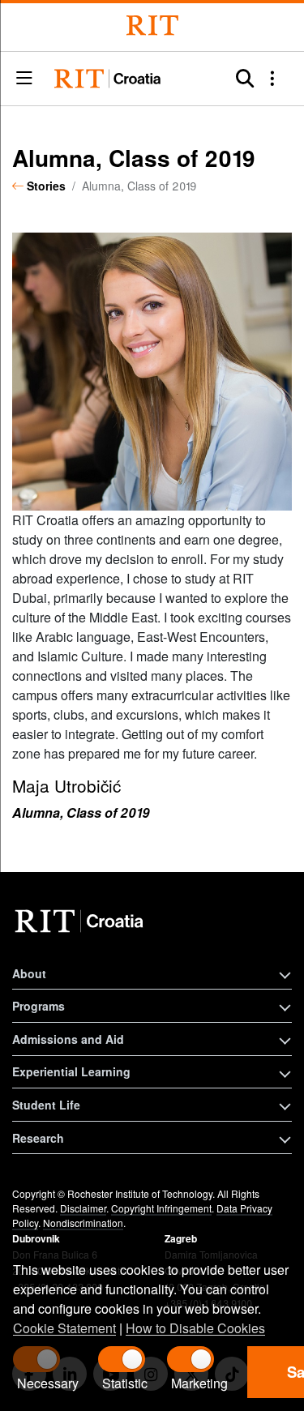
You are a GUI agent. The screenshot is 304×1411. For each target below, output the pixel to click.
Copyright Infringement (161, 1208)
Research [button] (38, 1138)
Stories (46, 185)
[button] (24, 79)
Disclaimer (83, 1208)
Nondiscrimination (83, 1222)
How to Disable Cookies (195, 1328)
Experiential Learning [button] (71, 1071)
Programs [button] (38, 1006)
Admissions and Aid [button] (68, 1039)
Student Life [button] (46, 1105)
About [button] (29, 973)
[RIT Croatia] (81, 921)
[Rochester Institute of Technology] (152, 25)
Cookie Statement (64, 1328)
